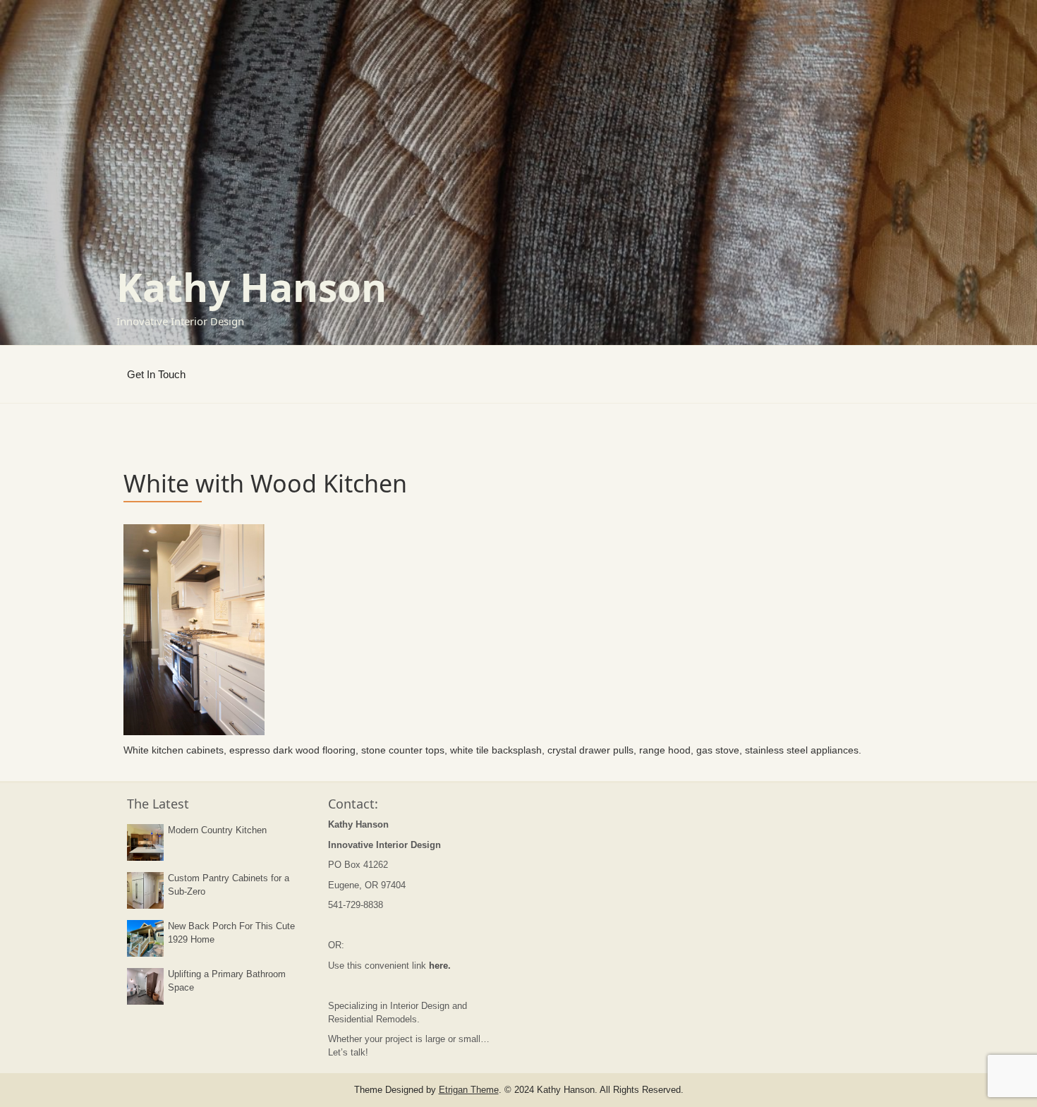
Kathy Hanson (251, 286)
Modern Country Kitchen (217, 830)
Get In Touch (156, 374)
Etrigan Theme (469, 1089)
